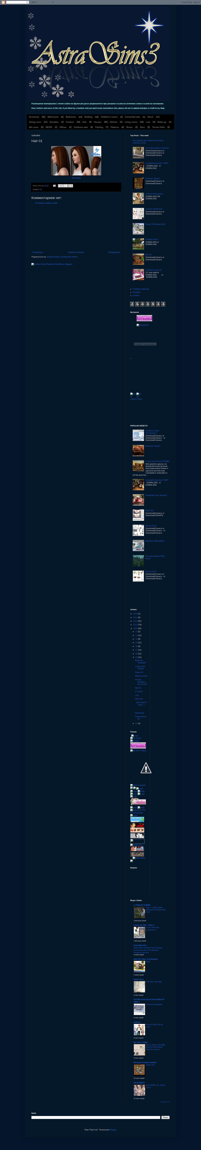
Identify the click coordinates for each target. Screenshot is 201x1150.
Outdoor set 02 (152, 239)
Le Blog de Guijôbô (142, 905)
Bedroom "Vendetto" (140, 661)
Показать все (165, 1102)
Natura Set (150, 1065)
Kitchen (113, 122)
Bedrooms (71, 117)
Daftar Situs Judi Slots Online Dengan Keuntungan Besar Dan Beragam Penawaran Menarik (148, 950)
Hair (84, 122)
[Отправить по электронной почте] (59, 185)
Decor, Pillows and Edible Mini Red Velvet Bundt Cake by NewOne (155, 1047)
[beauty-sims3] (137, 837)
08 (136, 646)
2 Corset (138, 691)
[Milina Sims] (139, 858)
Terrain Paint (158, 127)
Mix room (33, 127)
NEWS (49, 127)
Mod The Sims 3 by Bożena (146, 959)
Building (88, 117)
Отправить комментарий (46, 203)
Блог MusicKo (140, 945)
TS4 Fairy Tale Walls (154, 982)
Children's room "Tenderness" (152, 432)
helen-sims (139, 979)
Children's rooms (109, 117)
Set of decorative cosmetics (157, 148)
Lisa (137, 695)
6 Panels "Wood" (153, 179)
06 (136, 654)
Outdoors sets (81, 127)
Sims (142, 127)
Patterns (115, 127)
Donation (54, 122)
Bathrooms (53, 117)
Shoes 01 (139, 672)
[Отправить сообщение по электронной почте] (54, 186)
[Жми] (137, 841)
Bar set (149, 255)
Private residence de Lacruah (141, 682)
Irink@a (137, 1022)
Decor (150, 117)
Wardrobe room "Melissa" (156, 495)
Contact (136, 295)
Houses (97, 122)
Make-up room (141, 676)
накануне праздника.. (154, 1004)
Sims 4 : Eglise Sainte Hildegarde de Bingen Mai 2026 (155, 909)
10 (136, 639)
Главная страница (76, 252)
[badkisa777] (136, 845)
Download (76, 178)
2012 (135, 621)
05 (136, 657)
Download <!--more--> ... (141, 705)
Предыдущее (114, 252)
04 (136, 723)
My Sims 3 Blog (140, 1042)
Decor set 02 (151, 571)
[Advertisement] (76, 227)
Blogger (113, 1130)
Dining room (35, 122)
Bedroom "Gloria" (153, 446)
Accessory (34, 117)
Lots (148, 122)
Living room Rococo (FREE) (157, 461)
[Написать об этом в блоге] (62, 185)
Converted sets (132, 117)
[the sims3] (135, 738)
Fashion (70, 122)
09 (136, 642)
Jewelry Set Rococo (154, 209)
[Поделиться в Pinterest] (71, 185)
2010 (135, 628)
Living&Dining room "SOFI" (157, 163)
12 (136, 632)
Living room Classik (140, 667)
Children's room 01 (154, 270)
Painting (99, 127)
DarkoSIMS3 (139, 1083)
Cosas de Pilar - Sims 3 (144, 925)
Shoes (129, 127)
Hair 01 (138, 688)
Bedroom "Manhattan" (155, 541)
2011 (135, 625)
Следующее (37, 252)
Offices (63, 127)
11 (136, 635)
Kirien (148, 961)
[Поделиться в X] (65, 185)
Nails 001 (150, 510)
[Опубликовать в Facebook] (68, 185)
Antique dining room (154, 194)
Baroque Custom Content (145, 1062)
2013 (135, 617)
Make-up (162, 122)
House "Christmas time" (156, 224)
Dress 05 (139, 699)
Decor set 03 (151, 526)
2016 (135, 614)
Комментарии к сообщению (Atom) (62, 257)
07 (136, 650)
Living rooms (131, 122)
